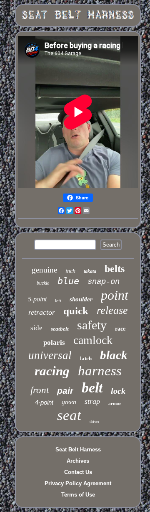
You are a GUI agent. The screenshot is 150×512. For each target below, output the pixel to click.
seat (69, 415)
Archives (78, 461)
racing (52, 371)
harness (100, 370)
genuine (44, 269)
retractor (41, 312)
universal (50, 355)
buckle (43, 283)
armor (114, 403)
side (36, 328)
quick (75, 310)
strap (92, 401)
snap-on (104, 281)
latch (86, 358)
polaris (54, 342)
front (39, 390)
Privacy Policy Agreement (78, 483)
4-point (44, 402)
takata (90, 271)
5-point (37, 299)
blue (68, 281)
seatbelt (60, 329)
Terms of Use (78, 495)
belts (115, 268)
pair (65, 390)
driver (94, 421)
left (58, 300)
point (114, 295)
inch (70, 271)
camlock (92, 340)
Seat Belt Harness (78, 449)
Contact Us (78, 472)
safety (92, 325)
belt (92, 387)
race (120, 329)
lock (118, 390)
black (114, 355)
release (112, 310)
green (69, 401)
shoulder (81, 299)
